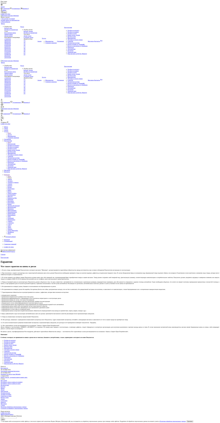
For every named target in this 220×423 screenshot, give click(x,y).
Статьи (3, 405)
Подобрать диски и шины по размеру (12, 382)
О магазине (4, 400)
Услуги (10, 134)
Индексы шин (5, 385)
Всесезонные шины (10, 33)
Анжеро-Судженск (13, 182)
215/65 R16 (7, 45)
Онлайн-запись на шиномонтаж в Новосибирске (10, 21)
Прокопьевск (11, 219)
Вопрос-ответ (5, 397)
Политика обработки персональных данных (14, 407)
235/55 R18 (7, 57)
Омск (9, 216)
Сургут (10, 224)
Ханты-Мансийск (13, 230)
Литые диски (27, 36)
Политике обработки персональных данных (173, 421)
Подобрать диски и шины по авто (11, 383)
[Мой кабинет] (1, 100)
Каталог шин (8, 28)
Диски (2, 390)
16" (25, 45)
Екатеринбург (12, 195)
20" (25, 51)
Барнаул (10, 185)
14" (25, 42)
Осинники (11, 218)
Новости (3, 402)
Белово (10, 187)
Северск (10, 221)
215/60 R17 (7, 53)
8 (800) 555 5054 (5, 14)
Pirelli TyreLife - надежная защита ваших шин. (14, 377)
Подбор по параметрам (11, 29)
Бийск (9, 190)
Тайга (9, 226)
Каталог (3, 386)
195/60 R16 (7, 43)
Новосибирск (11, 215)
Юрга (9, 233)
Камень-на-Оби (12, 198)
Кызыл (10, 204)
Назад (9, 133)
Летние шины (8, 36)
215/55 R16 (7, 51)
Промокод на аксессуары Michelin (10, 374)
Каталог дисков (28, 31)
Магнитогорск (12, 207)
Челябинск (11, 232)
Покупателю (4, 391)
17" (25, 46)
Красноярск (11, 202)
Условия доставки (6, 394)
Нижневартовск (12, 212)
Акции (3, 399)
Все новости (4, 368)
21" (25, 53)
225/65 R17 (7, 46)
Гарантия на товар (6, 396)
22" (25, 54)
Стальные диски (28, 37)
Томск (9, 227)
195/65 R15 (7, 48)
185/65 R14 (7, 40)
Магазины (4, 403)
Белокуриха (11, 188)
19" (25, 50)
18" (25, 48)
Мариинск (11, 209)
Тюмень (10, 229)
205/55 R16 (7, 50)
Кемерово (10, 199)
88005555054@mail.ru (8, 251)
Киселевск (11, 201)
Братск (10, 192)
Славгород (11, 223)
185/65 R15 (7, 42)
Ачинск (10, 184)
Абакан (10, 179)
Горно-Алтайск (12, 193)
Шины (3, 388)
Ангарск (10, 181)
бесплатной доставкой (8, 18)
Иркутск (10, 196)
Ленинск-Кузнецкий (14, 205)
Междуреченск (12, 210)
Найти (2, 419)
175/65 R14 (7, 39)
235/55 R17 (7, 56)
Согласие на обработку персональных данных (14, 408)
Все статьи (4, 380)
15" (25, 43)
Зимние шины (8, 34)
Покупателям (11, 144)
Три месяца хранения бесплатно (10, 371)
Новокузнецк (11, 213)
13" (25, 40)
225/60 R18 (7, 54)
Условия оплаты (5, 393)
